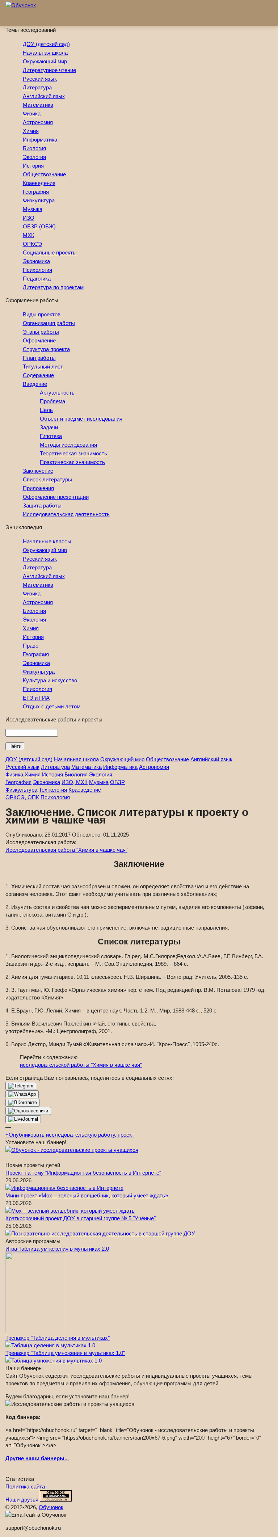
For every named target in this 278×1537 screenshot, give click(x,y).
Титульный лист (43, 366)
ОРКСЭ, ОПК (22, 797)
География (36, 192)
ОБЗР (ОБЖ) (39, 226)
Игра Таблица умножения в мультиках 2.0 (57, 1249)
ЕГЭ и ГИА (36, 698)
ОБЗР (117, 782)
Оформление (39, 340)
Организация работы (49, 323)
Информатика (40, 139)
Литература (37, 87)
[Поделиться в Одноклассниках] (28, 1111)
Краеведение (39, 183)
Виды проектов (41, 314)
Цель (46, 410)
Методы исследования (68, 445)
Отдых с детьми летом (51, 706)
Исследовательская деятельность (66, 514)
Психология (37, 270)
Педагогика (37, 278)
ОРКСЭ (32, 244)
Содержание (38, 375)
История (33, 166)
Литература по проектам (53, 287)
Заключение (38, 471)
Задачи (49, 427)
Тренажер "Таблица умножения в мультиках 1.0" (65, 1353)
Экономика (36, 261)
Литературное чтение (49, 70)
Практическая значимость (72, 462)
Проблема (52, 401)
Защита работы (42, 505)
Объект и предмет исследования (81, 419)
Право (30, 646)
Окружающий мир (45, 61)
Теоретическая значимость (73, 453)
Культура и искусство (50, 680)
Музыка (32, 209)
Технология (53, 790)
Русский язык (40, 79)
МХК (28, 235)
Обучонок (51, 1507)
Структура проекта (46, 349)
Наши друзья (21, 1499)
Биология (34, 148)
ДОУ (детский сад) (46, 44)
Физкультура (39, 200)
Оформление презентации (56, 497)
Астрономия (38, 122)
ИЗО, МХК (75, 782)
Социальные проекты (50, 252)
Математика (38, 105)
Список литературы (47, 479)
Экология (34, 157)
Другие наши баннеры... (37, 1458)
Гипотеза (51, 436)
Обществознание (44, 174)
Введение (35, 384)
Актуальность (57, 392)
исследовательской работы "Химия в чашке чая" (81, 1065)
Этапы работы (41, 332)
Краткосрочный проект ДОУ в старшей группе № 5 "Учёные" (80, 1218)
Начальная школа (45, 53)
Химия (31, 131)
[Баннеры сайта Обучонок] (71, 1150)
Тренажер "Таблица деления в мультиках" (57, 1338)
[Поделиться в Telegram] (20, 1086)
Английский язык (44, 96)
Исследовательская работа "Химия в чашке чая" (66, 850)
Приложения (38, 488)
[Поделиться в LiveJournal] (23, 1119)
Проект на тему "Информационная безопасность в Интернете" (83, 1173)
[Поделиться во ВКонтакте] (22, 1103)
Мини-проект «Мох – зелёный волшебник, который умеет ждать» (86, 1195)
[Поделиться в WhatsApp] (22, 1094)
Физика (32, 113)
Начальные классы (47, 541)
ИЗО (28, 218)
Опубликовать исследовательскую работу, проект (69, 1135)
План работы (39, 358)
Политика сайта (25, 1486)
